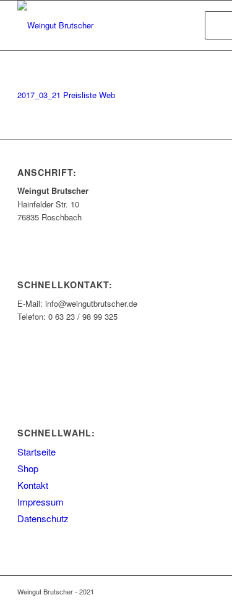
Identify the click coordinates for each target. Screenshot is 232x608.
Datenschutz (43, 518)
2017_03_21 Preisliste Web (66, 95)
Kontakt (32, 484)
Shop (27, 468)
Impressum (40, 501)
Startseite (36, 451)
